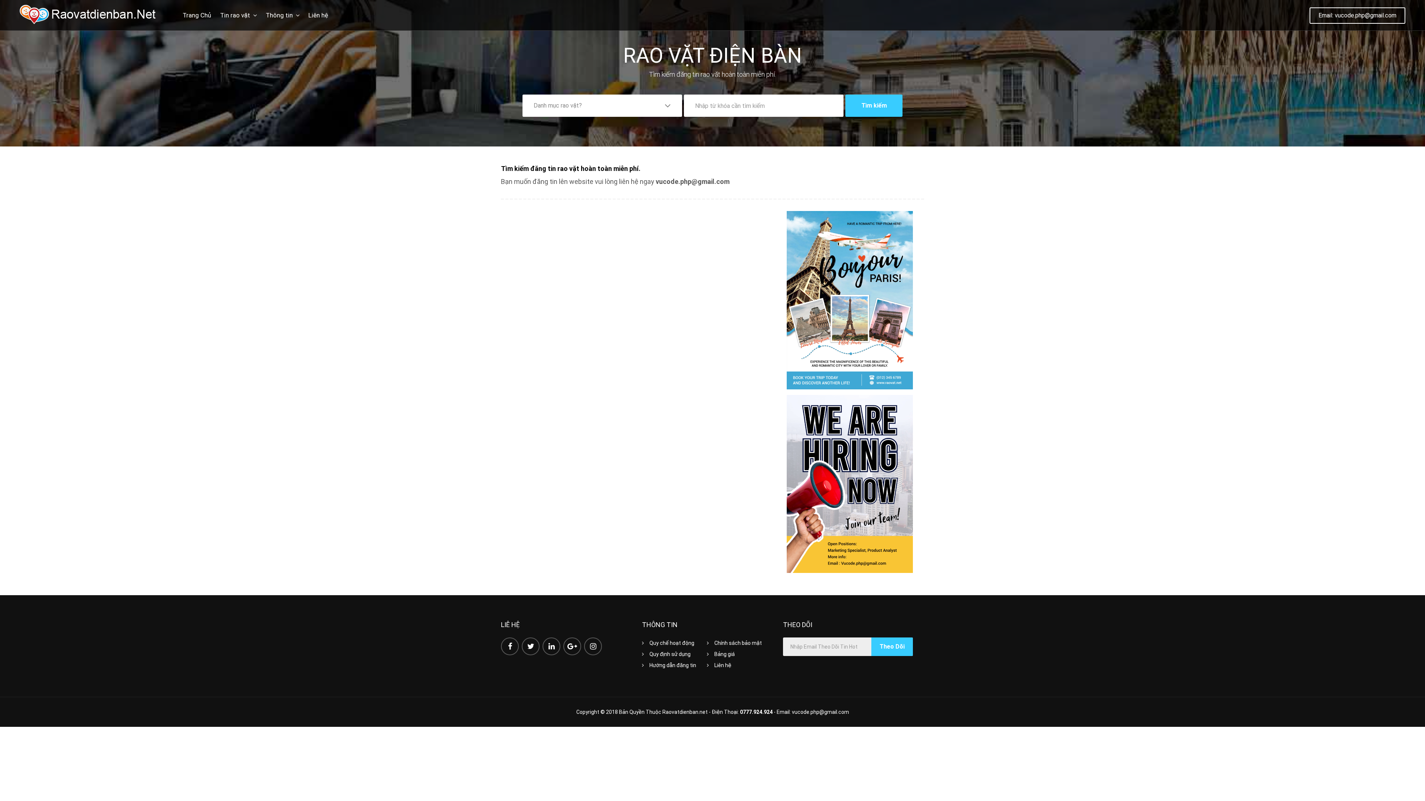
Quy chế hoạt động (671, 643)
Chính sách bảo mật (738, 643)
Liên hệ (318, 15)
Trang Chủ (197, 15)
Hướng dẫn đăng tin (672, 665)
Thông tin (279, 15)
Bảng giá (724, 654)
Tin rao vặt (235, 15)
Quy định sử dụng (670, 654)
